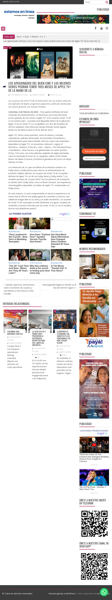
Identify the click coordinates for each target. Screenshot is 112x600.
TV (10, 48)
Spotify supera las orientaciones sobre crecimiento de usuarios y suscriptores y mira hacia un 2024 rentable (19, 289)
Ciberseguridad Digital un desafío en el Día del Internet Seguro (59, 286)
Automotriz (15, 311)
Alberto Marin (38, 95)
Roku (64, 355)
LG (60, 95)
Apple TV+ (54, 95)
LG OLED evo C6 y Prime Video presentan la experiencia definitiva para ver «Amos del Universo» (39, 338)
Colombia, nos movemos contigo (15, 332)
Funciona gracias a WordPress (61, 593)
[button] (104, 592)
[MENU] (3, 29)
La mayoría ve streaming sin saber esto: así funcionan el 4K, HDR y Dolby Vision (64, 337)
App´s (6, 48)
